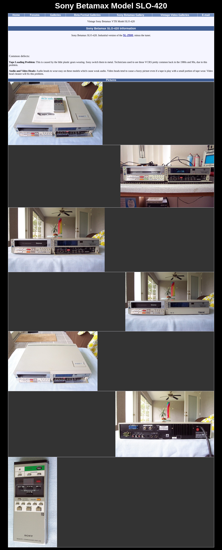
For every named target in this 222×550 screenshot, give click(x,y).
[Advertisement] (111, 47)
